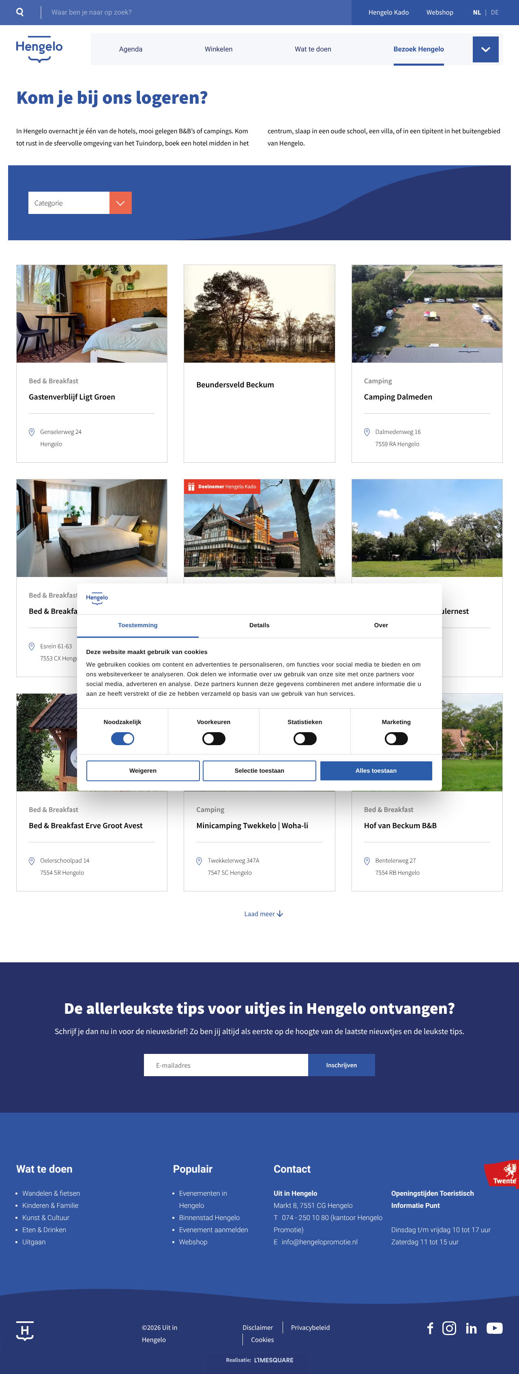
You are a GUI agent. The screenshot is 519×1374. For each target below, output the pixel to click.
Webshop (440, 12)
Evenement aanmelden (213, 1230)
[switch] (213, 738)
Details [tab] (259, 625)
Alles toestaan (376, 770)
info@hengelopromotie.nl (320, 1242)
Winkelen (219, 49)
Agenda (131, 49)
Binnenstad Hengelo (209, 1218)
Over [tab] (381, 625)
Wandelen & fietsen (51, 1194)
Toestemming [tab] (138, 625)
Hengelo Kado (389, 12)
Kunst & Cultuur (45, 1218)
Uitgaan (33, 1242)
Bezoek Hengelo (419, 49)
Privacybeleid (310, 1327)
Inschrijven (341, 1065)
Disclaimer (257, 1327)
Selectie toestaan (260, 770)
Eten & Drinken (44, 1230)
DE (495, 12)
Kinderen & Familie (50, 1206)
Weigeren (143, 770)
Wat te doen (313, 49)
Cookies (262, 1339)
